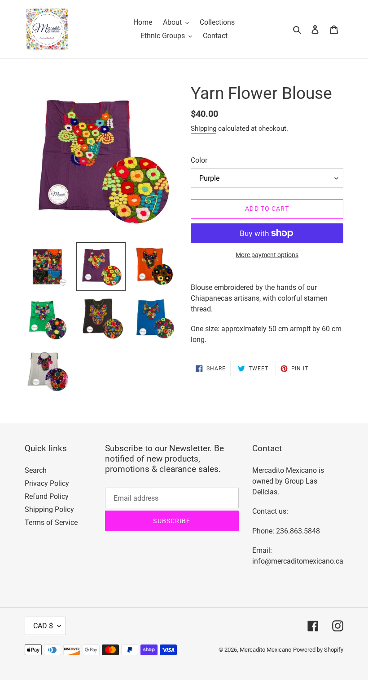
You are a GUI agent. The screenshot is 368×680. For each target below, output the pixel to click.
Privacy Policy (47, 483)
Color (199, 160)
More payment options (267, 254)
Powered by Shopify (318, 649)
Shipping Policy (49, 509)
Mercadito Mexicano (265, 649)
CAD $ (43, 626)
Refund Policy (47, 496)
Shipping (203, 128)
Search (36, 470)
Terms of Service (51, 522)
